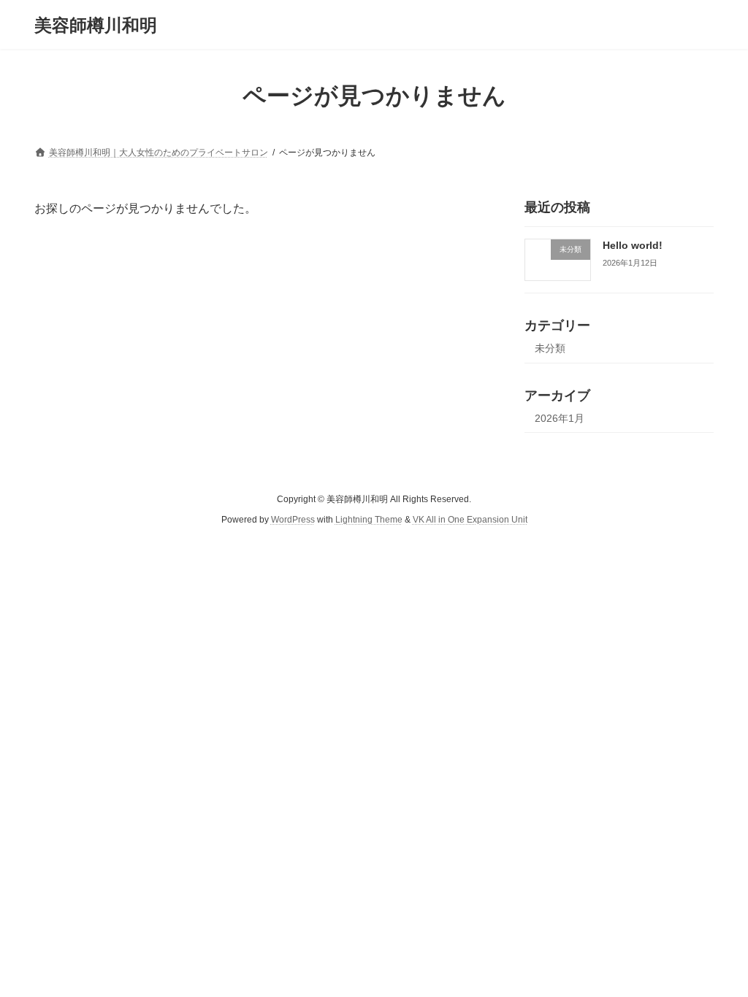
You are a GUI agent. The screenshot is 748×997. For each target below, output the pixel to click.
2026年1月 (559, 418)
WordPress (293, 520)
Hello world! (633, 245)
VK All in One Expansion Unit (470, 520)
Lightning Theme (368, 520)
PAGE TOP (716, 953)
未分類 (550, 348)
